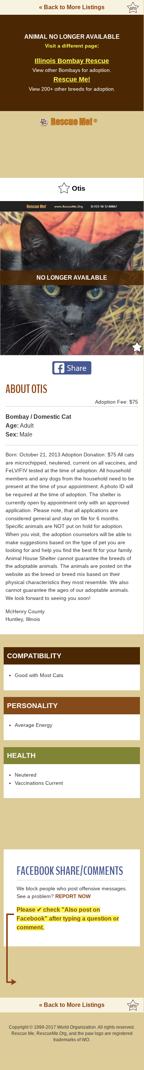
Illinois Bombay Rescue (72, 61)
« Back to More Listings (72, 7)
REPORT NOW (73, 896)
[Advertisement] (72, 150)
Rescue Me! (71, 79)
